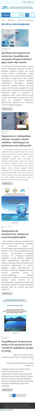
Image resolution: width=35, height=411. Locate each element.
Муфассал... (7, 109)
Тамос (25, 2)
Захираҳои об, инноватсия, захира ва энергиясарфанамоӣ (15, 234)
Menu (6, 15)
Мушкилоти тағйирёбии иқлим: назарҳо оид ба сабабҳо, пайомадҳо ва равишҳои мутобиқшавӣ (16, 140)
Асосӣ (3, 20)
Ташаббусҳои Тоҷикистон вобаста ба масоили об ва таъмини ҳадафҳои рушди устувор (17, 346)
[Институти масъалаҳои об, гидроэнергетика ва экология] (17, 7)
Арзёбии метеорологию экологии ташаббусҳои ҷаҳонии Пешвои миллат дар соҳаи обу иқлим (16, 57)
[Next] (24, 395)
